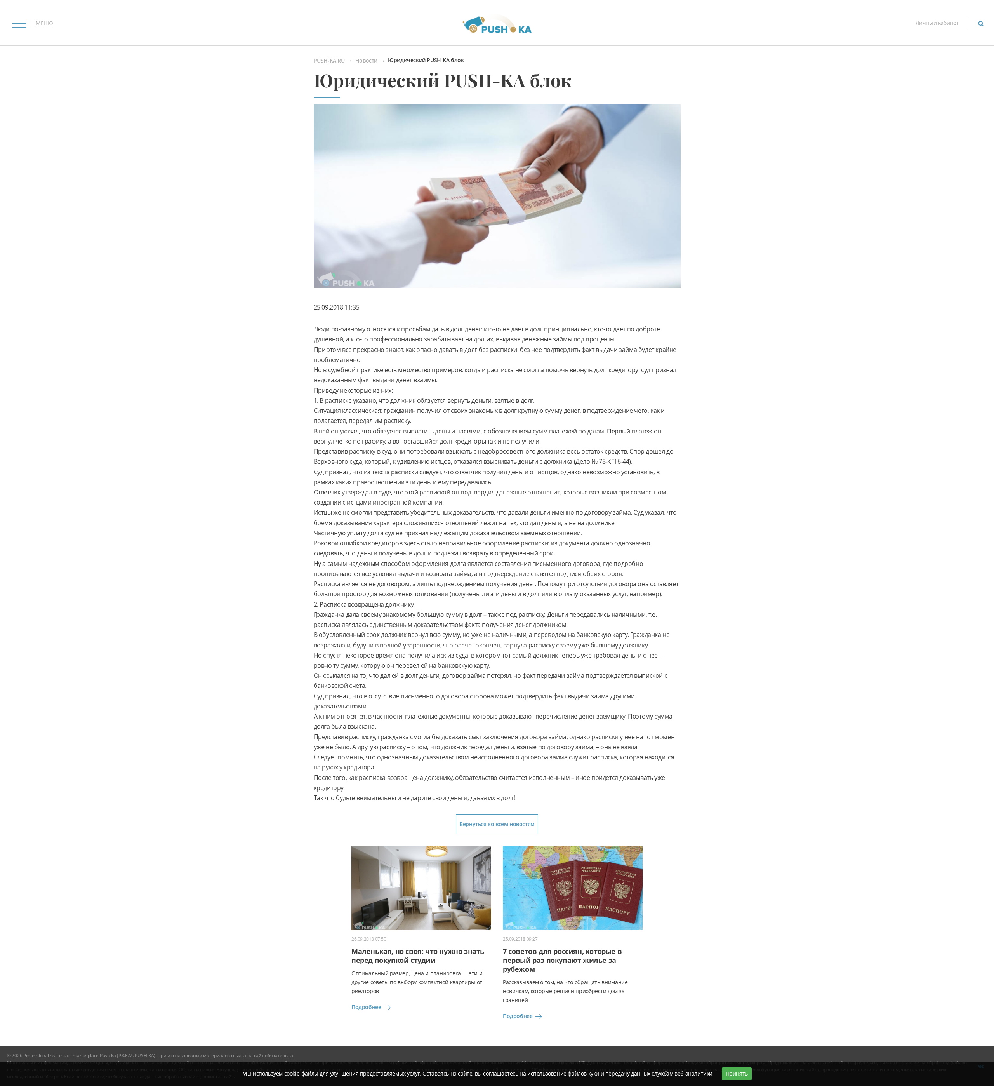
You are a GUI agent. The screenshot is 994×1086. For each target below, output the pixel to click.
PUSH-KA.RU (329, 61)
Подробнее (366, 1007)
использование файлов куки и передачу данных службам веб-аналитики (619, 1073)
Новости (366, 61)
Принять (737, 1073)
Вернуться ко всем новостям (497, 824)
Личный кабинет (937, 22)
